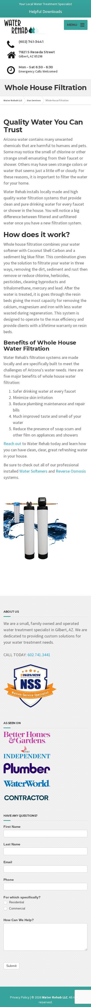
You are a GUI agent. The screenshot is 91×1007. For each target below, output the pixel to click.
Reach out (12, 443)
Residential (16, 902)
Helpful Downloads (45, 11)
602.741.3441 (39, 654)
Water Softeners (33, 471)
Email (8, 862)
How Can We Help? (19, 920)
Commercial (16, 908)
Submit (11, 966)
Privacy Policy (19, 997)
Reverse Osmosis (71, 471)
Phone (9, 880)
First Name (12, 826)
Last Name (12, 844)
